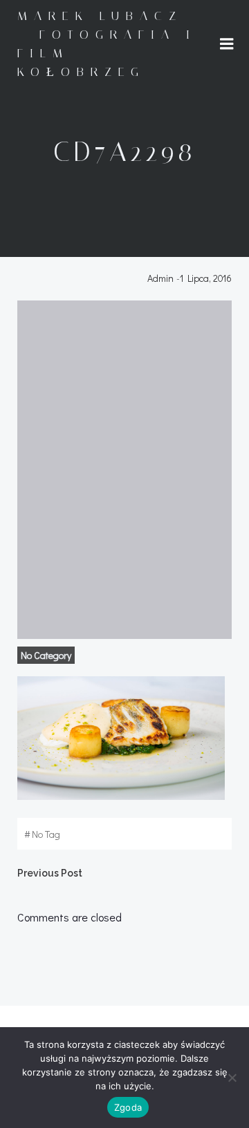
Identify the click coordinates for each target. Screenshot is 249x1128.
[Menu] (227, 44)
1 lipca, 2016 (206, 278)
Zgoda (128, 1107)
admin (160, 278)
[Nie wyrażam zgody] (232, 1077)
